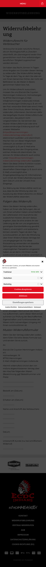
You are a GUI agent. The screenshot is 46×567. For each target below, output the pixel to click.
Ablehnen (23, 296)
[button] (42, 261)
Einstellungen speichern (23, 302)
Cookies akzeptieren (23, 289)
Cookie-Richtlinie (11, 307)
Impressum (37, 307)
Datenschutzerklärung (25, 307)
